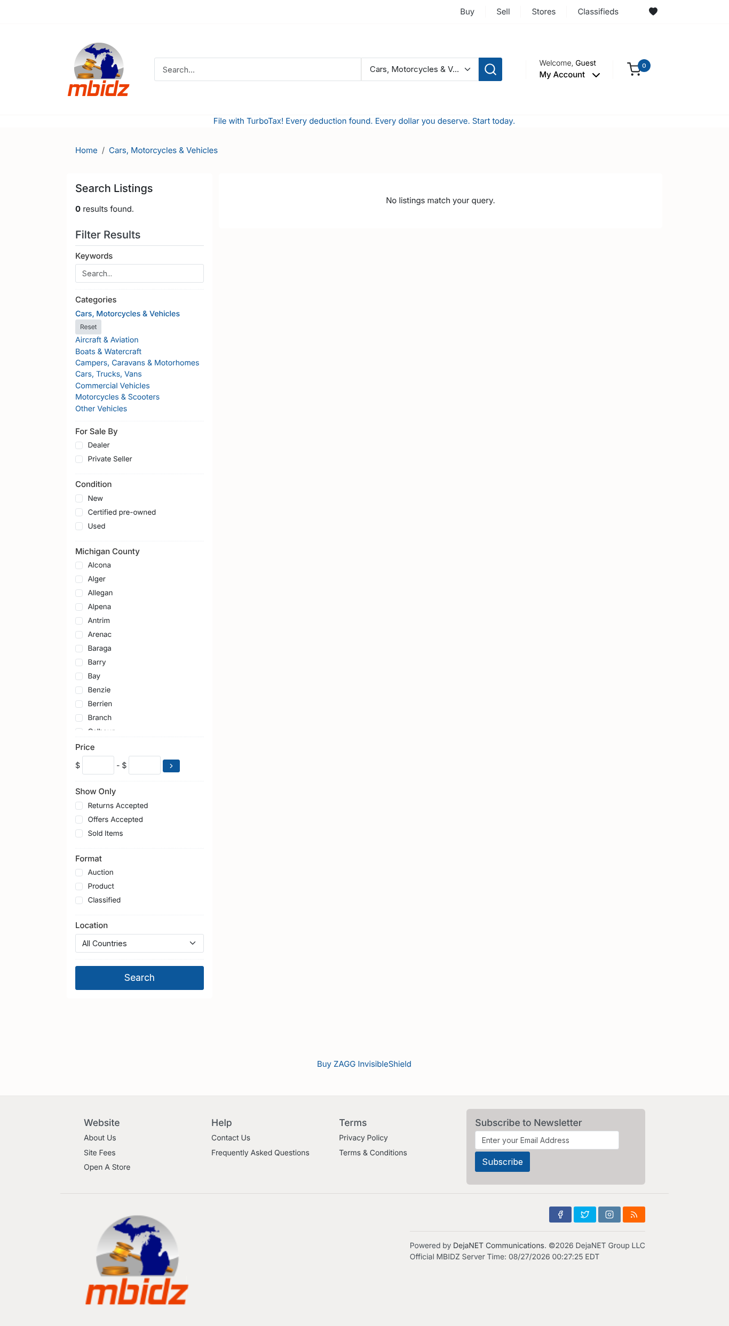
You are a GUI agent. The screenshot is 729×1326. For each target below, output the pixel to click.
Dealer (98, 445)
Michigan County (107, 551)
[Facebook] (560, 1215)
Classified (104, 900)
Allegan (100, 593)
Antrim (99, 621)
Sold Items (105, 833)
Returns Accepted (118, 806)
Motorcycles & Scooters (117, 397)
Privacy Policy (363, 1138)
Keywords (94, 256)
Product (101, 886)
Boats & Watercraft (108, 351)
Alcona (99, 565)
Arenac (100, 634)
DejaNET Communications (498, 1245)
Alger (96, 579)
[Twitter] (585, 1215)
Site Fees (100, 1152)
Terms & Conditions (373, 1152)
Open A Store (107, 1167)
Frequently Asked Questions (260, 1152)
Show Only (95, 791)
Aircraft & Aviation (107, 340)
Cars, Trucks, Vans (108, 374)
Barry (97, 662)
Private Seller (110, 459)
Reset (88, 327)
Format (88, 858)
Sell (503, 11)
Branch (100, 718)
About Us (100, 1138)
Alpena (99, 607)
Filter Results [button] (109, 234)
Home (86, 150)
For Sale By (96, 431)
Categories (95, 299)
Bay (94, 676)
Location (91, 925)
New (95, 498)
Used (96, 526)
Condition (93, 484)
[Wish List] (653, 12)
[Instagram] (609, 1215)
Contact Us (230, 1138)
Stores (544, 11)
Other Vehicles (101, 408)
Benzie (99, 690)
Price (84, 747)
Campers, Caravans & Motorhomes (137, 363)
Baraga (100, 648)
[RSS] (634, 1215)
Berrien (100, 704)
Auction (100, 872)
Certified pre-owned (122, 512)
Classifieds (598, 11)
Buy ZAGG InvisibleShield (364, 1064)
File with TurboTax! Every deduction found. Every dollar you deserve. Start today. (364, 121)
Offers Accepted (115, 820)
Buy (467, 11)
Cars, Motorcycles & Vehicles (163, 150)
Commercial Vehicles (112, 385)
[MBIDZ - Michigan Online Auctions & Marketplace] (99, 68)
